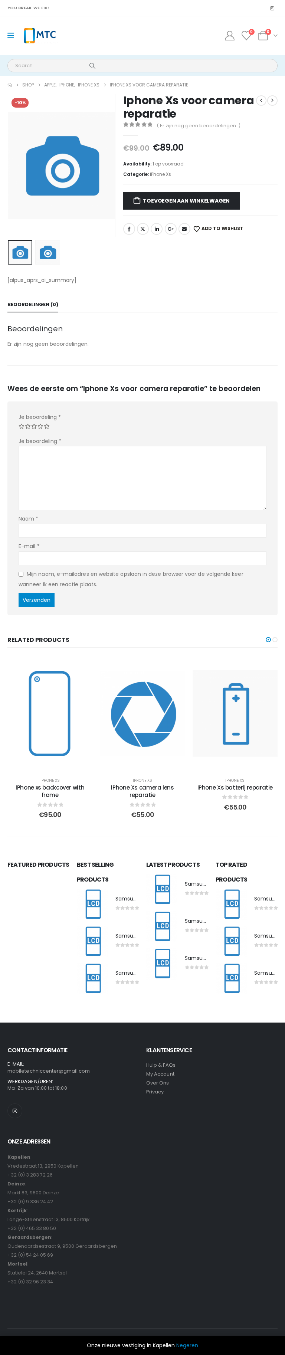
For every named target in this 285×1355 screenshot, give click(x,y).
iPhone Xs (160, 174)
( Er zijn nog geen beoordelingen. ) (198, 125)
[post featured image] (92, 904)
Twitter (143, 229)
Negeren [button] (187, 1345)
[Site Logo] (39, 36)
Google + (171, 229)
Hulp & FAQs (161, 1065)
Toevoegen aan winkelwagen (186, 200)
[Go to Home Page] (9, 85)
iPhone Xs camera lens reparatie (142, 791)
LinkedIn (157, 229)
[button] (16, 165)
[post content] (49, 713)
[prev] (261, 100)
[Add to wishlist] (81, 668)
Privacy (155, 1091)
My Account (160, 1073)
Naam (28, 518)
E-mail (29, 546)
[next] (272, 100)
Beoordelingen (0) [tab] (32, 304)
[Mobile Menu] (13, 35)
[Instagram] (272, 8)
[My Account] (229, 35)
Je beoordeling (40, 417)
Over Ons (157, 1082)
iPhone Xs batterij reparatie (235, 787)
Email (184, 229)
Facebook (129, 229)
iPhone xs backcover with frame (50, 791)
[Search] (92, 65)
